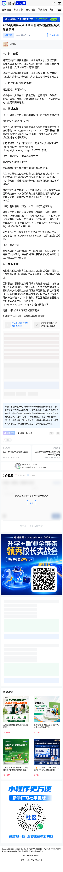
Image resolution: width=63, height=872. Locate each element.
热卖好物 (18, 9)
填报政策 (8, 35)
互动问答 (30, 9)
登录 (31, 503)
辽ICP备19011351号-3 (31, 855)
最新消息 (6, 9)
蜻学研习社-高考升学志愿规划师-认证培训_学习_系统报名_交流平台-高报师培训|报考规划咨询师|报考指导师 (31, 850)
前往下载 (55, 35)
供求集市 (42, 9)
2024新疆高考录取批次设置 (15, 451)
